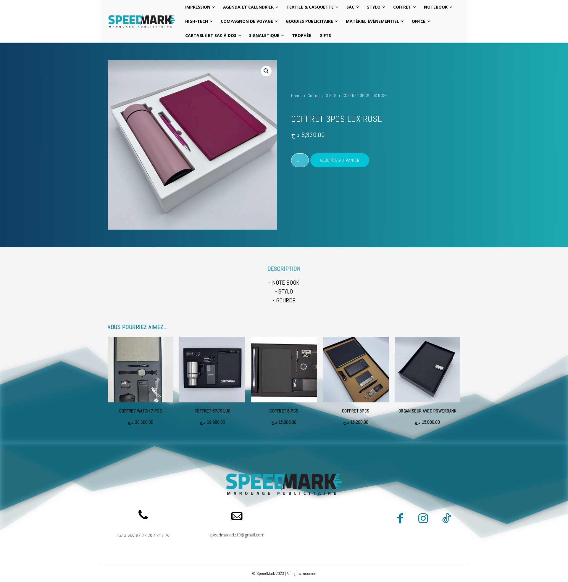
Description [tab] (284, 268)
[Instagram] (423, 519)
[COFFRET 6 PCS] (284, 369)
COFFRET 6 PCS (284, 411)
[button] (266, 71)
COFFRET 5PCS (355, 411)
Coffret (314, 95)
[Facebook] (400, 519)
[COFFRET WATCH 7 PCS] (140, 369)
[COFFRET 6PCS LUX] (212, 369)
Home (296, 95)
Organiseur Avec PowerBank (427, 411)
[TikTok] (446, 519)
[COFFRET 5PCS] (355, 369)
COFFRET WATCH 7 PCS (140, 411)
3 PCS (331, 95)
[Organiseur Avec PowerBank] (427, 369)
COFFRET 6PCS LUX (212, 411)
